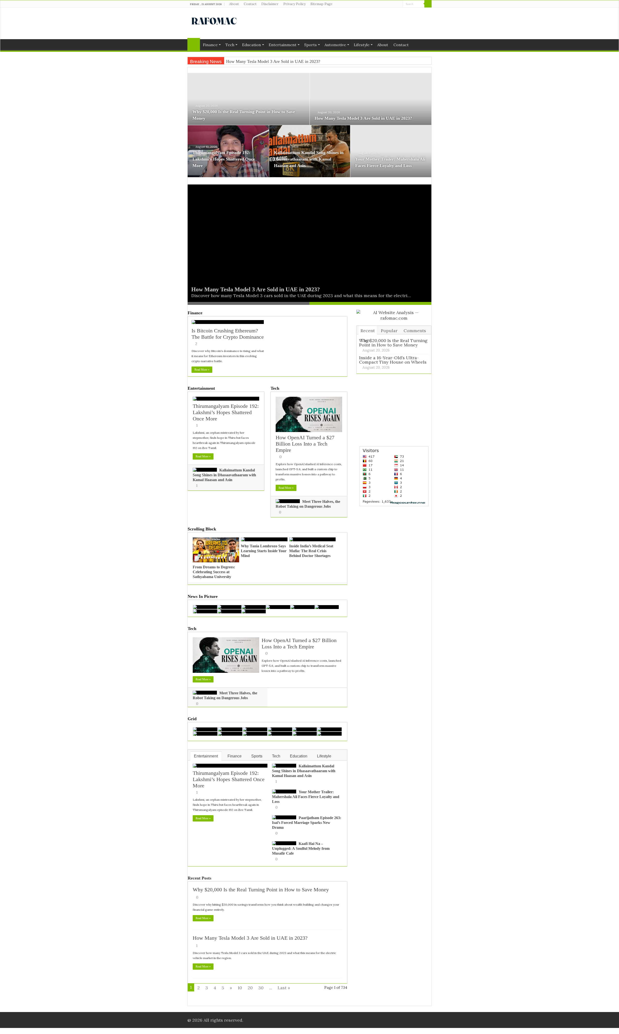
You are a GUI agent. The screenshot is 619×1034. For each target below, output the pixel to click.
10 (240, 987)
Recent (368, 330)
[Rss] (385, 4)
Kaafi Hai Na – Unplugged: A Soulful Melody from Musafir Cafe (301, 848)
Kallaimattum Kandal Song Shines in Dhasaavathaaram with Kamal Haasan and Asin (309, 159)
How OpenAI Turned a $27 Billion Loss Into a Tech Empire (305, 443)
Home (193, 44)
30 (261, 987)
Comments (415, 330)
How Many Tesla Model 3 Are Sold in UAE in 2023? (363, 118)
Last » (284, 987)
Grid (192, 718)
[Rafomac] (214, 20)
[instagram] (399, 4)
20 (250, 987)
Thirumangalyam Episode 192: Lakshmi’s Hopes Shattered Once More (223, 159)
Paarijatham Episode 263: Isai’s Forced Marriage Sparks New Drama (306, 822)
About (234, 4)
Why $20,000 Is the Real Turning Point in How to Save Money (261, 890)
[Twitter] (394, 4)
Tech (229, 44)
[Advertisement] (340, 23)
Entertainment (282, 44)
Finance (210, 44)
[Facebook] (390, 4)
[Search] (428, 3)
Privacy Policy (294, 4)
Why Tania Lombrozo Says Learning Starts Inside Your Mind (264, 551)
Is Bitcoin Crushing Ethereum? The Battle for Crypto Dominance (228, 334)
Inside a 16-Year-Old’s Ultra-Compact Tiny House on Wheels (393, 360)
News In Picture (203, 596)
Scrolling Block (202, 529)
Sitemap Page (321, 4)
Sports (310, 44)
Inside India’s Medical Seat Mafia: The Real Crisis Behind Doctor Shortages (311, 551)
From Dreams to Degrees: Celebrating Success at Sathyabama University (214, 572)
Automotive (335, 44)
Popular (389, 330)
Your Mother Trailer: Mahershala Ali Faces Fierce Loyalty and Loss (305, 797)
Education (251, 44)
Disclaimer (270, 4)
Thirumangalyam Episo (246, 61)
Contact (250, 4)
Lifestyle (361, 44)
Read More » (201, 369)
